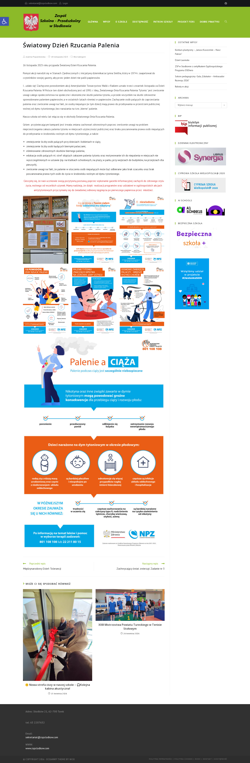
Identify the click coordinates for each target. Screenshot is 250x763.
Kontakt (207, 759)
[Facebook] (225, 3)
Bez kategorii (80, 56)
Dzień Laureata (182, 60)
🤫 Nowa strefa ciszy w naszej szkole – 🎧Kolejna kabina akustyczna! (57, 686)
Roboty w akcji (182, 86)
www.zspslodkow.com (37, 748)
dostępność (220, 759)
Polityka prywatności (160, 759)
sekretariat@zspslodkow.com (43, 3)
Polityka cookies (183, 759)
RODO (198, 759)
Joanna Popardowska (35, 56)
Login (65, 3)
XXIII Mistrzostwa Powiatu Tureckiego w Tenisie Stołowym (130, 626)
